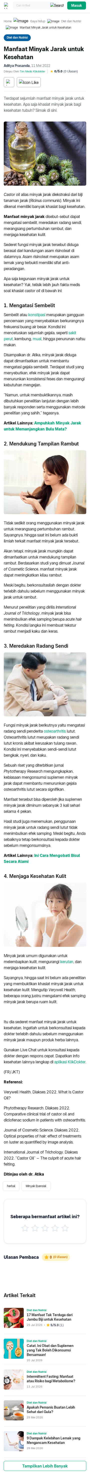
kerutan (66, 961)
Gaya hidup (37, 21)
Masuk (76, 6)
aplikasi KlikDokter (70, 1062)
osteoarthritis (55, 731)
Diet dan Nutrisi (71, 21)
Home (8, 21)
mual (37, 338)
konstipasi (36, 314)
